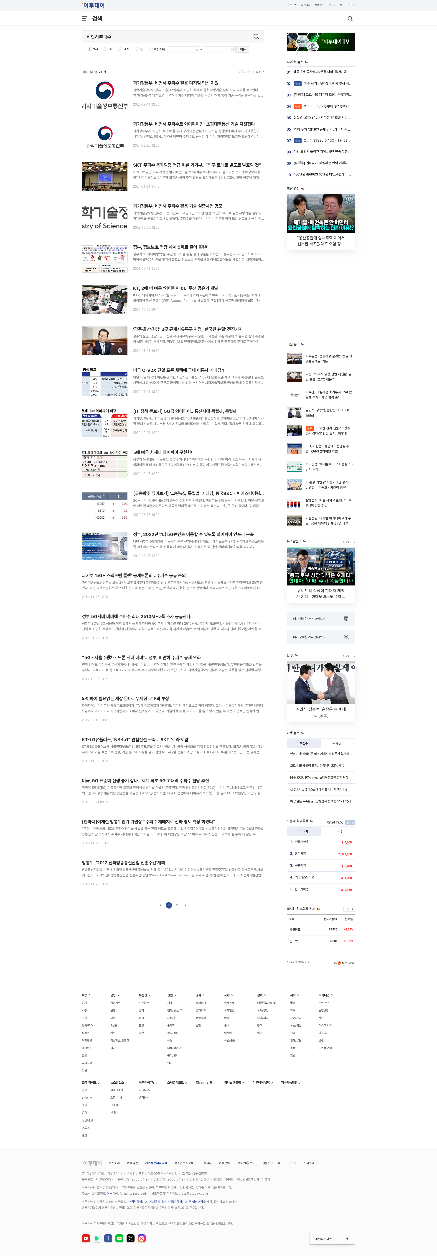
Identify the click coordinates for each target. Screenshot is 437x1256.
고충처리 (206, 1163)
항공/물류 (172, 1033)
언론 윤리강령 (138, 1202)
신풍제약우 (302, 842)
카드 (112, 1033)
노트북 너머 (325, 1048)
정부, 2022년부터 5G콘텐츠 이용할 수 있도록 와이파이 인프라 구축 (193, 534)
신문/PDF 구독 (334, 5)
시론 (321, 1018)
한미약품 (300, 853)
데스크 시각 (325, 1025)
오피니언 (324, 995)
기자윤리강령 (157, 1202)
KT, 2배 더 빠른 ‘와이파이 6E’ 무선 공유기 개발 (175, 288)
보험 (112, 1018)
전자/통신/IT (174, 1010)
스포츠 (85, 1127)
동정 (292, 1048)
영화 (84, 1105)
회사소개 (114, 1163)
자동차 (171, 1018)
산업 (170, 995)
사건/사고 (295, 1018)
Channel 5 (204, 1082)
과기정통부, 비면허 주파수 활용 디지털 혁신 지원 (175, 83)
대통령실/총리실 (266, 1003)
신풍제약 (300, 865)
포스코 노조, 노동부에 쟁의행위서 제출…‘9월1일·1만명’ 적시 (339, 106)
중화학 (171, 1025)
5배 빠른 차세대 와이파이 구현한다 (164, 452)
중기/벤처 (172, 1055)
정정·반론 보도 (246, 1163)
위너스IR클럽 (232, 1082)
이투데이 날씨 (261, 1082)
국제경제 (229, 1003)
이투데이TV (146, 1082)
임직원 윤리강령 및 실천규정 (185, 1202)
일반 (84, 1070)
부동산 (143, 995)
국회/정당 (262, 1010)
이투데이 (112, 1193)
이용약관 (132, 1163)
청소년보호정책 (183, 1163)
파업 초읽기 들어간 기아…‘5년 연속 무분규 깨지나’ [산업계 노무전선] (340, 152)
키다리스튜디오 (304, 877)
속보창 (318, 5)
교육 (292, 1010)
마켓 (84, 995)
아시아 (228, 1033)
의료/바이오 (174, 1048)
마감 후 (323, 1033)
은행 (112, 1010)
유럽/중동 (229, 1040)
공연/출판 (87, 1120)
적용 (243, 49)
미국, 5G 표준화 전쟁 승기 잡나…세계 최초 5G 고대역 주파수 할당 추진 (145, 780)
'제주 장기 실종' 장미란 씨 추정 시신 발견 (327, 83)
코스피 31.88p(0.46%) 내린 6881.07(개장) (329, 140)
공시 (84, 1003)
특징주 (304, 743)
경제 (198, 995)
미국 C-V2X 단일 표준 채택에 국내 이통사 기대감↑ (179, 370)
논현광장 (324, 1010)
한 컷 (113, 1112)
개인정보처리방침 (156, 1163)
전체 (95, 49)
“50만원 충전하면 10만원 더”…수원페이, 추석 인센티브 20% (335, 174)
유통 (169, 1040)
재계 (169, 1003)
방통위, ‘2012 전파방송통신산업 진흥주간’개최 (123, 862)
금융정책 (115, 1003)
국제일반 (229, 1010)
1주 (110, 49)
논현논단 (324, 1003)
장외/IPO (87, 1025)
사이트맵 (309, 1163)
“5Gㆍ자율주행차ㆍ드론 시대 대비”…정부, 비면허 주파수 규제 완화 (141, 657)
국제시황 (87, 1063)
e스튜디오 (145, 1090)
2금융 (113, 1025)
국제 (227, 995)
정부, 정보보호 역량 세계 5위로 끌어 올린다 (171, 247)
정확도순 (244, 72)
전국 (292, 1033)
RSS (349, 5)
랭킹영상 (144, 1097)
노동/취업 (295, 1025)
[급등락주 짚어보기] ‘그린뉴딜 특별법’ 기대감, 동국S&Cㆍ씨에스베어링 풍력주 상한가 (209, 493)
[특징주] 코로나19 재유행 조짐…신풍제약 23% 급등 (329, 95)
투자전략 (338, 743)
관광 (84, 1090)
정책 (141, 1018)
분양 (141, 1025)
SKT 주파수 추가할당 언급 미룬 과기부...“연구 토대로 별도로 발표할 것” (197, 165)
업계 (141, 1010)
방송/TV (87, 1097)
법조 (292, 1003)
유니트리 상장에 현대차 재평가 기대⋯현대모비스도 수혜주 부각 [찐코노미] (321, 596)
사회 (293, 995)
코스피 (304, 831)
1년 (142, 49)
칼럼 (321, 1040)
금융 (113, 995)
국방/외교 (262, 1018)
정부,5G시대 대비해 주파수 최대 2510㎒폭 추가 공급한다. (137, 616)
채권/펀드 (87, 1048)
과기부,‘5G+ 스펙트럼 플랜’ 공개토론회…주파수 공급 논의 (134, 575)
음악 (84, 1112)
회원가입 (305, 5)
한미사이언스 (303, 889)
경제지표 (201, 1010)
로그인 (293, 5)
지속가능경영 (289, 1082)
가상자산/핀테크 (119, 1040)
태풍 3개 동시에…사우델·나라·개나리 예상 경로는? (327, 72)
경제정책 (201, 1003)
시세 (84, 1018)
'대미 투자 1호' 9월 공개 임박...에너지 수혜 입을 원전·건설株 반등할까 (340, 129)
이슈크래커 (116, 1090)
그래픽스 (115, 1105)
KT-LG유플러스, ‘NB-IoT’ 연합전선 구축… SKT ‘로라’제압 (135, 739)
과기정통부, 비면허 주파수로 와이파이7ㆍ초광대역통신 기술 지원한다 (194, 124)
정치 (260, 995)
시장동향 (144, 1003)
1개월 (125, 49)
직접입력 (159, 49)
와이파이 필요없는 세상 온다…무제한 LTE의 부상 (125, 698)
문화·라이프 (89, 1082)
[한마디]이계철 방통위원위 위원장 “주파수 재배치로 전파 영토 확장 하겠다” (148, 821)
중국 (226, 1025)
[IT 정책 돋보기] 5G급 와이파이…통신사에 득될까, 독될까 (185, 411)
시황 (84, 1010)
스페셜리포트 (175, 1082)
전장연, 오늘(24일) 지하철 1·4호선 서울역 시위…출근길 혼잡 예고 (338, 117)
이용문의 (224, 1163)
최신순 (260, 72)
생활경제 (201, 1018)
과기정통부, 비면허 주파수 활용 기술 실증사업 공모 (177, 206)
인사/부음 (295, 1040)
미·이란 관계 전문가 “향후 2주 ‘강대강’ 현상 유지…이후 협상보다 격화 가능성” (328, 433)
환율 (84, 1055)
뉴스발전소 (117, 1082)
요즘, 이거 (116, 1097)
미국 (226, 1018)
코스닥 (338, 831)
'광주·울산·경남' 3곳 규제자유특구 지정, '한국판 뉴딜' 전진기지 (188, 329)
